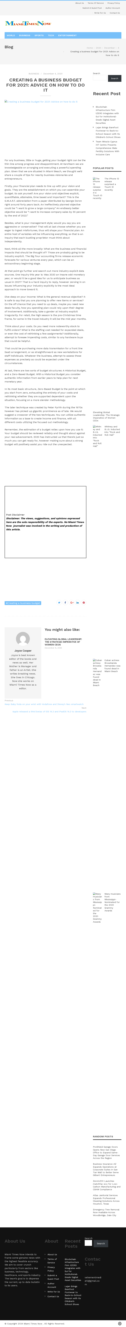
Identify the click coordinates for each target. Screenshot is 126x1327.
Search (96, 73)
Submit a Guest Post (92, 8)
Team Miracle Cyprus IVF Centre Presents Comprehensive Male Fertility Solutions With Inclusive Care (107, 148)
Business (24, 35)
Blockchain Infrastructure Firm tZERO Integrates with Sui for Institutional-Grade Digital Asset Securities (107, 115)
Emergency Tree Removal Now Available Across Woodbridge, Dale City (106, 1212)
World (11, 35)
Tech (51, 35)
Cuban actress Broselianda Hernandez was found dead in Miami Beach (112, 666)
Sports (39, 35)
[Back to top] (119, 1324)
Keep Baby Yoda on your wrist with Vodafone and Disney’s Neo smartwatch (44, 704)
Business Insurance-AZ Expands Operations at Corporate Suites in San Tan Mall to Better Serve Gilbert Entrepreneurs (106, 1169)
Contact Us (115, 13)
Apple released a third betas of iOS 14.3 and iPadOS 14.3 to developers (49, 711)
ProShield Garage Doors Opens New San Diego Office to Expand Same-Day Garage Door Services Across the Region (106, 1152)
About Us (79, 3)
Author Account (113, 8)
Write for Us (100, 13)
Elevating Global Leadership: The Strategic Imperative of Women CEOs (63, 642)
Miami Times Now (33, 1323)
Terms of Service (96, 3)
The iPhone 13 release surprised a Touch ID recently (111, 184)
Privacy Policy (114, 3)
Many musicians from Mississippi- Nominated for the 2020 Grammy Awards (112, 902)
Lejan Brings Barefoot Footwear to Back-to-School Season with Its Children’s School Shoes (108, 132)
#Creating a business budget (23, 603)
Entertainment (67, 35)
